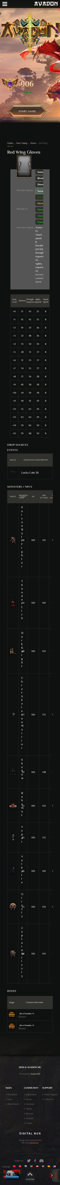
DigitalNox (34, 1143)
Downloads (12, 1094)
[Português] (32, 1166)
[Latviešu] (38, 1166)
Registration (31, 1094)
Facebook (30, 1104)
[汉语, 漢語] (15, 1166)
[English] (55, 1166)
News (10, 1099)
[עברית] (44, 1166)
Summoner (42, 172)
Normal (41, 191)
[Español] (49, 1166)
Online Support (50, 1094)
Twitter (29, 1123)
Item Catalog (21, 143)
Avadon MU (35, 1074)
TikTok (29, 1109)
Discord (29, 1114)
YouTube (29, 1118)
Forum (29, 1099)
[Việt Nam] (21, 1166)
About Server (13, 1104)
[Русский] (26, 1166)
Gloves (33, 143)
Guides (10, 143)
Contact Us (49, 1099)
